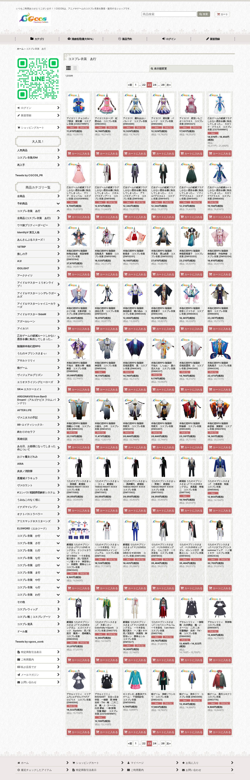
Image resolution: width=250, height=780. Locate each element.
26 (163, 84)
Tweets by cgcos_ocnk (29, 641)
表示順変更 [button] (160, 68)
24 (154, 84)
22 (143, 84)
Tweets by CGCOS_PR (29, 175)
